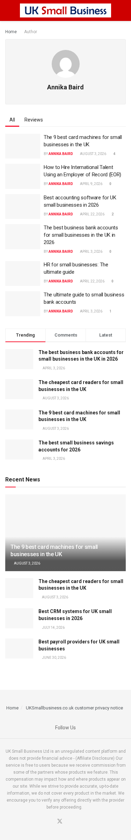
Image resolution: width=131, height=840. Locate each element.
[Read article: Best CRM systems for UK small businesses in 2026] (19, 618)
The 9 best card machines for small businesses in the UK (54, 551)
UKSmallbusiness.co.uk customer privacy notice (74, 707)
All (12, 120)
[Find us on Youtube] (68, 822)
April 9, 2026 (90, 184)
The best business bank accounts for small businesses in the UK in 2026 (81, 234)
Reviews (33, 120)
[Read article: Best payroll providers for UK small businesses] (19, 648)
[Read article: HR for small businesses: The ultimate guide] (22, 273)
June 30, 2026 (53, 658)
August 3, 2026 (92, 154)
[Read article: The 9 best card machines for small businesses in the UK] (22, 146)
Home (11, 31)
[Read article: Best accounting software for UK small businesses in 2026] (22, 206)
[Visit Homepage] (65, 10)
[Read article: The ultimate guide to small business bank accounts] (22, 303)
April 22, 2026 (91, 214)
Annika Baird (61, 154)
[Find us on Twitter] (60, 822)
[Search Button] (123, 10)
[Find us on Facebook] (51, 822)
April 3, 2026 (90, 251)
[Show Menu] (8, 10)
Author (30, 31)
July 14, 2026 (53, 627)
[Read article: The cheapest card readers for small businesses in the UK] (19, 588)
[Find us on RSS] (76, 822)
